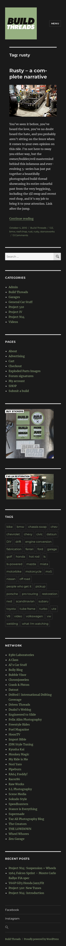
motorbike (14, 571)
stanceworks (47, 231)
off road (25, 579)
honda (20, 556)
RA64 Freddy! (18, 774)
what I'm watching (35, 623)
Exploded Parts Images (24, 371)
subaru (43, 601)
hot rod (34, 556)
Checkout (15, 366)
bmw (12, 231)
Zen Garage (16, 839)
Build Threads (38, 227)
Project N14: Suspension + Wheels (32, 868)
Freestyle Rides (19, 724)
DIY (9, 541)
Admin (13, 287)
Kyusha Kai (16, 749)
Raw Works (16, 784)
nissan (11, 579)
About (13, 351)
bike (10, 526)
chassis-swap (37, 526)
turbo (43, 608)
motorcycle (34, 571)
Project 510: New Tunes (25, 888)
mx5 (49, 571)
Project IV (15, 312)
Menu (55, 23)
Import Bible (17, 739)
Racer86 (14, 779)
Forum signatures (21, 376)
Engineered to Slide (22, 714)
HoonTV (14, 734)
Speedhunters (18, 804)
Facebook (12, 910)
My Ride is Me (18, 759)
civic (39, 534)
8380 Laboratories (21, 655)
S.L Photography (20, 789)
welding (12, 623)
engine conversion (38, 541)
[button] (33, 927)
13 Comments (20, 235)
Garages (14, 297)
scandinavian (25, 601)
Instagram (12, 918)
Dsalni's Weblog (20, 709)
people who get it (19, 586)
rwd (9, 601)
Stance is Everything (23, 809)
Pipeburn (15, 769)
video (18, 616)
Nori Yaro (15, 764)
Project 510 (16, 307)
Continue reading (21, 218)
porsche (12, 594)
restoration (49, 594)
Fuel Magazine (19, 729)
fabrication (14, 549)
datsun (52, 534)
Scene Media (17, 794)
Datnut (13, 689)
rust (30, 231)
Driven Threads (19, 704)
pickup (40, 586)
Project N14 (16, 317)
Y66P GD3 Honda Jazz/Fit (26, 883)
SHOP (13, 386)
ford (40, 549)
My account (17, 381)
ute (53, 608)
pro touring (30, 594)
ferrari (29, 549)
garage (52, 549)
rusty (36, 231)
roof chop (21, 231)
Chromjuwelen (19, 679)
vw (49, 616)
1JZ (51, 227)
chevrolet (13, 534)
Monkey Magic (19, 754)
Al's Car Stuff (18, 665)
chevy (28, 534)
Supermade (16, 814)
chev (54, 526)
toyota (11, 608)
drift (18, 541)
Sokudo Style (18, 799)
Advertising (17, 356)
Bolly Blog (16, 670)
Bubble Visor (17, 675)
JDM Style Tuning (21, 744)
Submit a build (19, 391)
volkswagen (34, 616)
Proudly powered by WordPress (41, 939)
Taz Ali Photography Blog (26, 819)
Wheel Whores (19, 834)
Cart (11, 361)
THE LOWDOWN (20, 829)
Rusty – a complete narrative (28, 73)
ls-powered (14, 564)
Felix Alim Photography (25, 719)
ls (44, 556)
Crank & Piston (19, 684)
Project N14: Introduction (26, 893)
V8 (8, 616)
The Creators (18, 824)
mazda (31, 564)
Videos (13, 322)
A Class (13, 660)
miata (44, 564)
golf (9, 556)
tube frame (27, 608)
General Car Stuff (21, 302)
